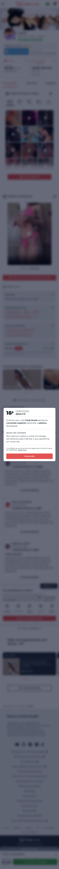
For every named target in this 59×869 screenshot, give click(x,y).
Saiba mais (22, 450)
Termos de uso (11, 426)
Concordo (29, 456)
